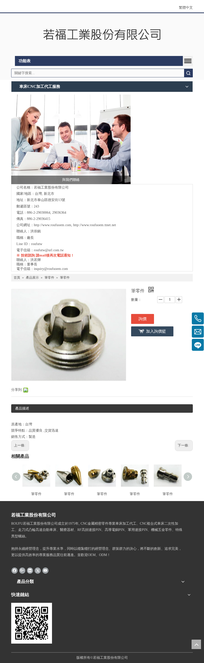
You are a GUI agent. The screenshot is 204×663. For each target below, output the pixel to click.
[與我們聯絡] (71, 139)
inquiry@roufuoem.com (51, 269)
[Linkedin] (30, 570)
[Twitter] (38, 570)
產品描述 (22, 408)
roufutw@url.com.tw (49, 250)
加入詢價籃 (156, 331)
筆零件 (36, 494)
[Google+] (22, 570)
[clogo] (102, 34)
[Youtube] (45, 570)
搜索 (188, 73)
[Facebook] (14, 570)
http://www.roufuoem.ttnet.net (94, 225)
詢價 (143, 319)
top (196, 644)
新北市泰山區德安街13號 (46, 200)
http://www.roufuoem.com (52, 225)
